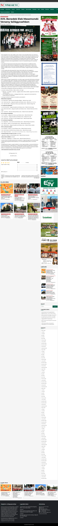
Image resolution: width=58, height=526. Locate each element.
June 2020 (43, 449)
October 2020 (43, 442)
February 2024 (43, 378)
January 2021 (43, 438)
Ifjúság (14, 490)
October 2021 (43, 423)
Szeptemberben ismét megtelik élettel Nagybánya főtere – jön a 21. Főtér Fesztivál (6, 197)
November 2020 (43, 441)
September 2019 (44, 463)
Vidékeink (18, 9)
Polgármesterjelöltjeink (5, 12)
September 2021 (44, 425)
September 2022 (44, 406)
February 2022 (43, 417)
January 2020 (43, 457)
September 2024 (44, 367)
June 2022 (43, 410)
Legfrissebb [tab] (44, 266)
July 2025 (42, 351)
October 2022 (43, 404)
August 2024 (43, 369)
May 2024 (42, 373)
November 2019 (43, 460)
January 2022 (43, 418)
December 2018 (43, 478)
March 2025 (43, 357)
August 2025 (43, 349)
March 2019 (43, 473)
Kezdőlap (2, 9)
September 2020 (44, 444)
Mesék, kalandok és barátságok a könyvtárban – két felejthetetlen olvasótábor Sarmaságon (20, 198)
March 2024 (43, 377)
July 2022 (42, 409)
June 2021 (43, 430)
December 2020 (43, 439)
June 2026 (43, 333)
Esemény (47, 9)
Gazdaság (34, 9)
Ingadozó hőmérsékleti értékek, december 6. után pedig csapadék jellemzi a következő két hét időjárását (30, 176)
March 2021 (43, 434)
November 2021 (43, 422)
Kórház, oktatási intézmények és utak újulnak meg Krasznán (5, 216)
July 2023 (42, 389)
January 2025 (43, 361)
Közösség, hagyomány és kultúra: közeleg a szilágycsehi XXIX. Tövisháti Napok (33, 197)
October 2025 (43, 346)
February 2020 (43, 455)
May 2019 (42, 470)
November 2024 (43, 364)
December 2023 (43, 381)
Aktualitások (7, 9)
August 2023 (43, 388)
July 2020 (42, 447)
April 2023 (42, 394)
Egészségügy (28, 9)
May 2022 (42, 412)
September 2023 (44, 386)
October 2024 (43, 365)
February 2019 (43, 475)
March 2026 (43, 338)
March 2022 (43, 415)
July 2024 (42, 370)
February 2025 (43, 359)
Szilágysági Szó (8, 24)
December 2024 (43, 362)
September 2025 (44, 348)
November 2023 (43, 383)
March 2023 (43, 396)
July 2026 (42, 332)
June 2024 (43, 372)
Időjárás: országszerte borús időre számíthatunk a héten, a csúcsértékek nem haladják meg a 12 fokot (10, 176)
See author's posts (13, 155)
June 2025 (43, 352)
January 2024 (43, 380)
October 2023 (43, 385)
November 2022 (43, 402)
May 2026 (42, 335)
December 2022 (43, 401)
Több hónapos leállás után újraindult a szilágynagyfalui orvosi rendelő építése (20, 216)
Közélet (13, 9)
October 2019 (43, 462)
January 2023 (43, 399)
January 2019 (43, 476)
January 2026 (43, 341)
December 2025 (43, 343)
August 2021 (43, 426)
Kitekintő (52, 9)
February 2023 (43, 397)
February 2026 (43, 340)
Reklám (12, 12)
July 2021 (42, 428)
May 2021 (42, 431)
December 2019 (43, 459)
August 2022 (43, 407)
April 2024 (42, 375)
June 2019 (43, 468)
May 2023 (42, 393)
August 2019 (43, 465)
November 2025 (43, 344)
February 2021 (43, 436)
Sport (39, 9)
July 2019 (42, 467)
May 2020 (42, 451)
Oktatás (22, 9)
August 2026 (43, 330)
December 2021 (43, 420)
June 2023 (43, 391)
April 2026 (42, 336)
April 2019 (42, 471)
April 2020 (42, 452)
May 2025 (42, 354)
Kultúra (42, 9)
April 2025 (42, 356)
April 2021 (42, 433)
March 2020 (43, 454)
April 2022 (42, 414)
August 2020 (43, 446)
